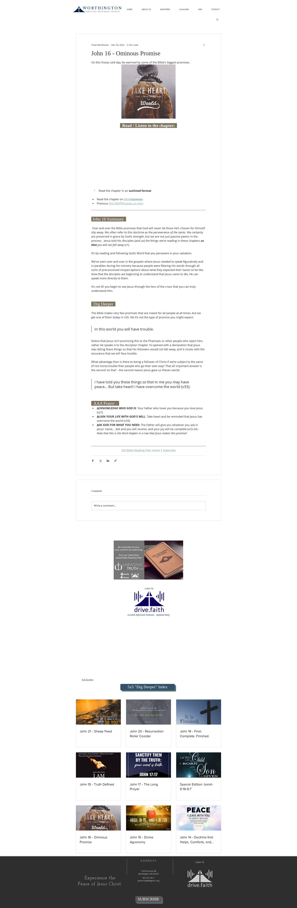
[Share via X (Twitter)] (100, 460)
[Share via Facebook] (92, 460)
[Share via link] (115, 460)
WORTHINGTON (102, 8)
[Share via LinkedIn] (107, 460)
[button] (146, 9)
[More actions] (204, 45)
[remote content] (148, 137)
